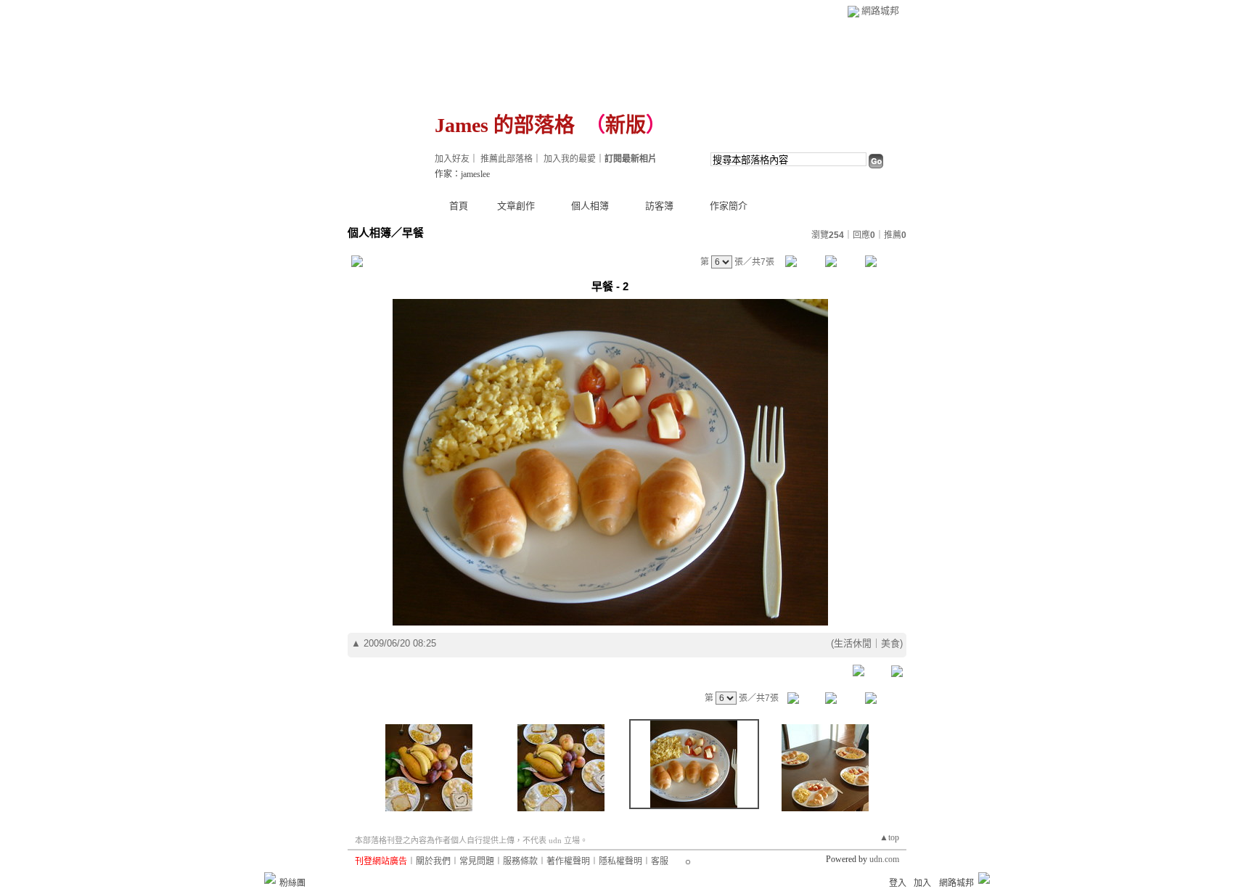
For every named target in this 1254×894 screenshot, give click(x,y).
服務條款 (520, 861)
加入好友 (452, 159)
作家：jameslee (462, 174)
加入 (922, 883)
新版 (625, 125)
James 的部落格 (505, 125)
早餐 (413, 232)
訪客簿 (659, 205)
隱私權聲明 (620, 861)
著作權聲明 (568, 861)
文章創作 (516, 205)
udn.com (884, 859)
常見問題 (476, 861)
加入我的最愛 (570, 159)
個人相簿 (590, 205)
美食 (890, 643)
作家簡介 (728, 205)
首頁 (458, 205)
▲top (889, 837)
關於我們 (433, 861)
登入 (897, 883)
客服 (659, 861)
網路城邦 (880, 10)
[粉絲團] (270, 878)
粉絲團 (292, 883)
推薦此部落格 (506, 159)
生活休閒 (853, 643)
